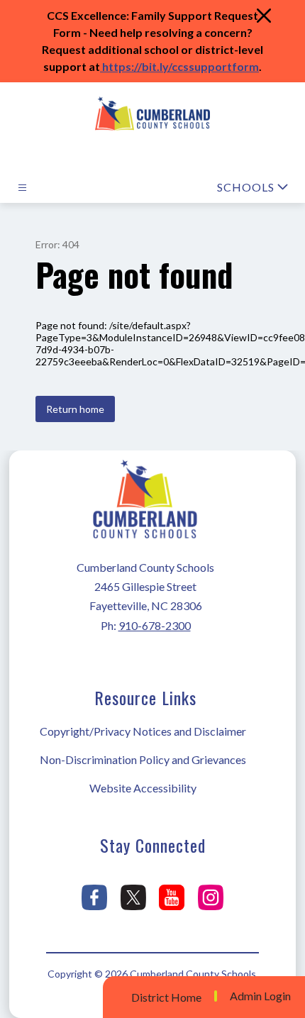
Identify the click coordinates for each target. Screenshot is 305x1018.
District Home (166, 997)
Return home (75, 409)
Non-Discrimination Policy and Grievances (143, 759)
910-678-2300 (154, 625)
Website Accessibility (142, 788)
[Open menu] (22, 187)
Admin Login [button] (260, 996)
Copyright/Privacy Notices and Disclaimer (143, 731)
